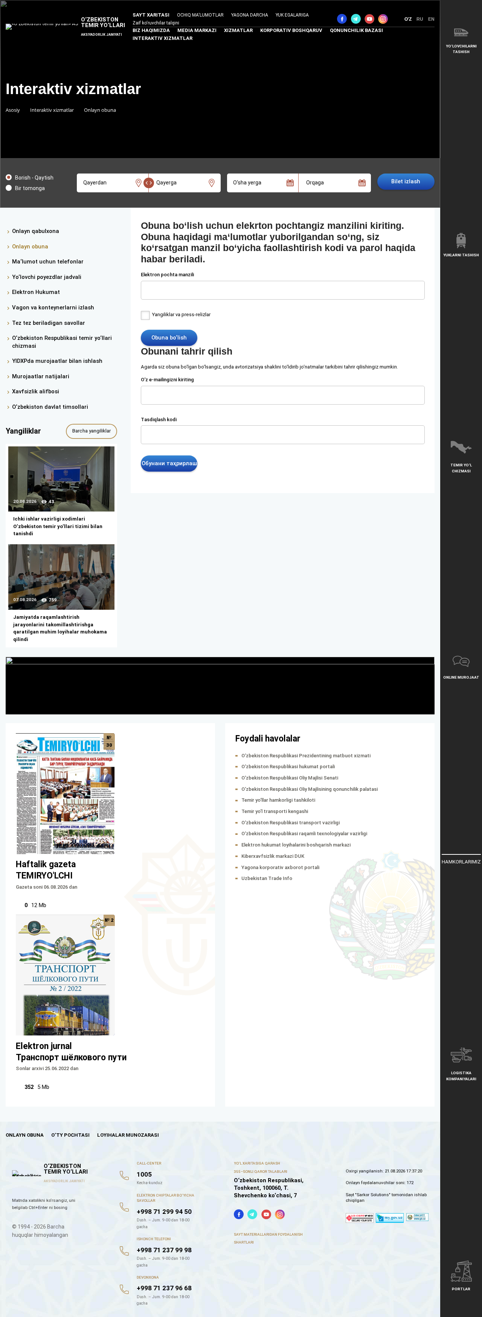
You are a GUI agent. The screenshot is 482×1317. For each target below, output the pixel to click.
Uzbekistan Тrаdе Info (266, 878)
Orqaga (315, 183)
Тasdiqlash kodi (159, 419)
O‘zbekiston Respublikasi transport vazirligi (290, 822)
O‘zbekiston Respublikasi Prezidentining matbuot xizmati (306, 755)
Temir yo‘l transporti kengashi (274, 811)
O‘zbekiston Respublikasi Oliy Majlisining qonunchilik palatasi (309, 789)
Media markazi (197, 30)
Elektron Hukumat (36, 292)
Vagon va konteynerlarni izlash (53, 307)
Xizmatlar (238, 30)
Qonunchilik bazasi (356, 30)
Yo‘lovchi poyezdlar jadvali (46, 277)
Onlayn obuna (30, 246)
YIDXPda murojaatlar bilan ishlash (57, 361)
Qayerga (166, 183)
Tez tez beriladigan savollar (48, 323)
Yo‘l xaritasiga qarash (257, 1163)
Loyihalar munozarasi (128, 1135)
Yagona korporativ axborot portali (280, 867)
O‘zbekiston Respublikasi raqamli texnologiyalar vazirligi (304, 833)
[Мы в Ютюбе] (369, 19)
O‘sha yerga (247, 183)
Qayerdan (95, 183)
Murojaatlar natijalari (40, 376)
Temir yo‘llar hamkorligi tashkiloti (278, 800)
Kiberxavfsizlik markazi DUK (272, 856)
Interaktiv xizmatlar (162, 38)
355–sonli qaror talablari (260, 1171)
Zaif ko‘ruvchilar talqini (156, 23)
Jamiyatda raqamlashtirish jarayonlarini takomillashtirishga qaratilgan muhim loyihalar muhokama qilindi (60, 628)
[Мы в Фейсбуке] (342, 19)
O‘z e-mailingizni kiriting (167, 379)
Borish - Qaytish (34, 178)
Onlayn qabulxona (35, 231)
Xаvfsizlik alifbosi (35, 391)
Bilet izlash (405, 181)
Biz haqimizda (151, 30)
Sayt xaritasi (151, 15)
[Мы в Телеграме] (356, 19)
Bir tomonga (30, 188)
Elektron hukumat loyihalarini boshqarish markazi (296, 845)
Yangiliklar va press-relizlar (181, 314)
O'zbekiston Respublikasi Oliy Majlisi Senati (289, 778)
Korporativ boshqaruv (291, 30)
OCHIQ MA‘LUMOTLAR (200, 15)
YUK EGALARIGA (292, 15)
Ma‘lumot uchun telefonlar (48, 261)
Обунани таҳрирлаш (169, 463)
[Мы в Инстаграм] (383, 19)
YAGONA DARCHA (249, 15)
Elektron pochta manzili (167, 274)
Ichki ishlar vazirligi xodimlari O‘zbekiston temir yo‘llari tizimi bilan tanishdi (57, 526)
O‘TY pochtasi (70, 1135)
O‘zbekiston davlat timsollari (50, 406)
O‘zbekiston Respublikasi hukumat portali (288, 766)
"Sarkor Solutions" (372, 1194)
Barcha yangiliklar (91, 431)
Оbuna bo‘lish (169, 337)
